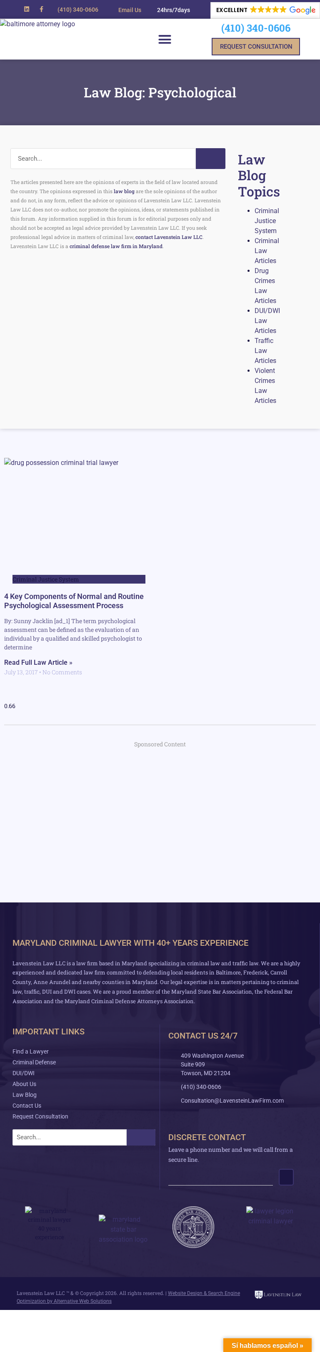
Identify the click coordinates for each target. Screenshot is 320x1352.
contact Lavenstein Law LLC (168, 237)
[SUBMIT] (286, 1177)
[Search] (210, 158)
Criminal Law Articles (267, 251)
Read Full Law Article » (38, 662)
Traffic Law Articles (265, 351)
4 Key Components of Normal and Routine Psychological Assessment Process (74, 601)
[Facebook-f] (41, 9)
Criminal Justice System (267, 221)
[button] (170, 10)
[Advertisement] (160, 815)
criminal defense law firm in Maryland (116, 246)
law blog (124, 191)
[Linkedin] (26, 9)
